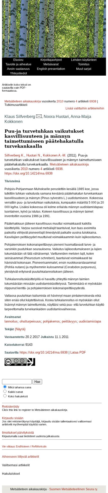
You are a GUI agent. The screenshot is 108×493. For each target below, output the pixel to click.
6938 (92, 101)
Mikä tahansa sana (19, 387)
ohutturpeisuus (30, 321)
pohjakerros (51, 321)
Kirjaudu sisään (12, 418)
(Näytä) (20, 329)
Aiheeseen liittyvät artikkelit (20, 456)
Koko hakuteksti (18, 396)
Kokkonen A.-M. (54, 155)
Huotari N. (33, 155)
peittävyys (69, 321)
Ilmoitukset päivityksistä (18, 432)
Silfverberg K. (14, 155)
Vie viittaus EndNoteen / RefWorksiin (24, 446)
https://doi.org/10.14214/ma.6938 (28, 173)
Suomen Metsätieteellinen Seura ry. (73, 489)
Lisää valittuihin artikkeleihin (85, 108)
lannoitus (11, 321)
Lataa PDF (78, 352)
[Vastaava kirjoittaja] (39, 116)
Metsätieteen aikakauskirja (23, 101)
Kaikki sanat (15, 391)
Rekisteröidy (10, 406)
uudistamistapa (90, 321)
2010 (60, 101)
